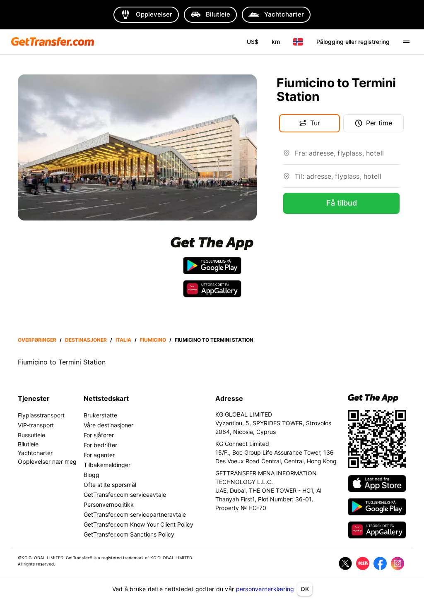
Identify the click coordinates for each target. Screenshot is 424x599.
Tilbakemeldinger (107, 464)
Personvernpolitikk (109, 504)
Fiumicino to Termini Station (214, 340)
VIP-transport (36, 425)
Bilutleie (28, 444)
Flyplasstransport (41, 415)
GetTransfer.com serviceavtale (125, 494)
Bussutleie (31, 434)
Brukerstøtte (100, 415)
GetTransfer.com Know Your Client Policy (138, 524)
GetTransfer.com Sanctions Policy (129, 534)
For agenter (99, 454)
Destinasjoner (86, 340)
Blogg (91, 474)
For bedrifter (100, 444)
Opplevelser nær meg (47, 461)
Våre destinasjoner (108, 425)
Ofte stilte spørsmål (110, 484)
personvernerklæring (265, 588)
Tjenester (34, 398)
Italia (123, 340)
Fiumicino (153, 340)
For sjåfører (99, 434)
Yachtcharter (35, 452)
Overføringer (37, 340)
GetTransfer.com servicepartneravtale (135, 514)
